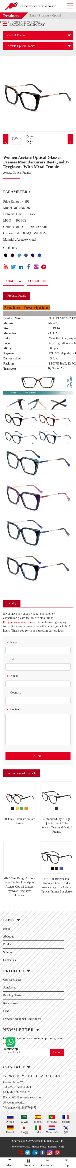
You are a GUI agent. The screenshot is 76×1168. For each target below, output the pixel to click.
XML (61, 1146)
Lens (6, 1011)
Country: (15, 692)
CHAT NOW (13, 281)
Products (44, 15)
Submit (57, 1052)
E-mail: (13, 676)
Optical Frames (12, 979)
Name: (12, 643)
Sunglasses (9, 987)
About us (8, 936)
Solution (8, 952)
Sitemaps (52, 1146)
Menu (9, 1163)
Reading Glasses (12, 995)
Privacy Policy (39, 1146)
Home (32, 15)
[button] (5, 142)
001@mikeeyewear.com (17, 622)
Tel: (12, 659)
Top (66, 1163)
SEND (38, 756)
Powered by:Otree (21, 1146)
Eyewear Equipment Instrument (22, 1018)
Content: (13, 710)
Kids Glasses (10, 1003)
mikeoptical (18, 1102)
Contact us (9, 960)
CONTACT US (37, 281)
